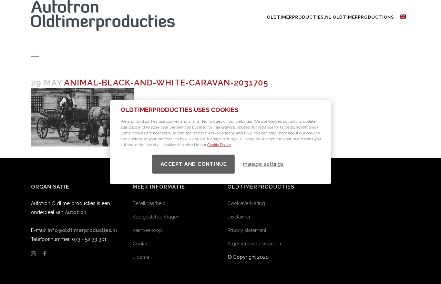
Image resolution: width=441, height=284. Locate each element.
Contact (141, 243)
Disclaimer (239, 217)
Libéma (141, 257)
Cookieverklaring (246, 203)
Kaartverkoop (147, 230)
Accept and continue (194, 164)
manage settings (263, 164)
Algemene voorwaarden (254, 243)
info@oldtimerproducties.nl (82, 230)
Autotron (75, 212)
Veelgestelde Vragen (156, 217)
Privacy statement (246, 230)
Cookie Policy (218, 144)
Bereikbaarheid (149, 203)
